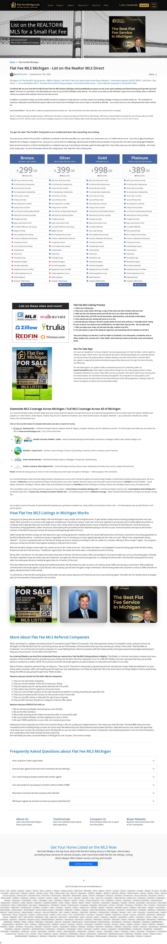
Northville (19, 924)
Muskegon (137, 922)
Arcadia (116, 891)
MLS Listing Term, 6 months (22, 204)
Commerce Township (141, 900)
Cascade (77, 898)
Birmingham (56, 895)
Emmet (63, 905)
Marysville (116, 919)
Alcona (35, 891)
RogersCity (127, 926)
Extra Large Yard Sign (96, 231)
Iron (70, 914)
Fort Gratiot (4, 907)
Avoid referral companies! (108, 83)
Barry (46, 893)
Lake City (53, 917)
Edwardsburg (44, 905)
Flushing (152, 905)
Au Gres (155, 891)
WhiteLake (90, 936)
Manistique (69, 919)
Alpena (101, 891)
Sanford (96, 929)
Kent (20, 917)
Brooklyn (118, 895)
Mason (124, 919)
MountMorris (117, 922)
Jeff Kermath (21, 74)
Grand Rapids (29, 910)
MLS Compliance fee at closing (23, 235)
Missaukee (49, 922)
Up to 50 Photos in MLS (96, 200)
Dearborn (38, 902)
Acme (2, 891)
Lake (46, 917)
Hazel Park (84, 912)
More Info (28, 176)
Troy (27, 934)
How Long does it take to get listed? (27, 760)
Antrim (108, 891)
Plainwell (38, 926)
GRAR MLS (69, 910)
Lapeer (96, 917)
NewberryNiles (8, 924)
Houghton (141, 912)
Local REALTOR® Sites (96, 227)
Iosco (65, 914)
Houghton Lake (153, 912)
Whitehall (80, 936)
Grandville (59, 910)
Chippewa (43, 900)
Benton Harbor (133, 893)
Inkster (52, 914)
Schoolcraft (137, 929)
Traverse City (11, 934)
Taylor (132, 931)
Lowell (155, 917)
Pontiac (55, 926)
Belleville (115, 893)
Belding (99, 893)
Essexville (93, 905)
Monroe (58, 922)
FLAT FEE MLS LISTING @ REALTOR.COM (26, 211)
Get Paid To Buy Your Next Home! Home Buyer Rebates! (85, 80)
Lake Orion (63, 917)
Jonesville (141, 914)
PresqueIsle (64, 926)
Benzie (143, 893)
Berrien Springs (9, 895)
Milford (31, 922)
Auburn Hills (15, 893)
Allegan (56, 891)
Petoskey (160, 924)
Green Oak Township (98, 910)
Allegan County (67, 891)
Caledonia (24, 898)
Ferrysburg (129, 905)
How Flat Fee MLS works (84, 83)
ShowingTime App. (20, 258)
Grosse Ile (121, 910)
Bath (52, 893)
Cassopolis (108, 898)
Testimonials (61, 819)
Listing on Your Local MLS (22, 208)
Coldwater (110, 900)
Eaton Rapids (22, 905)
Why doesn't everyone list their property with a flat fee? (36, 793)
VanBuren (47, 934)
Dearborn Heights (50, 902)
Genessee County (121, 907)
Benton (123, 893)
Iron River (90, 914)
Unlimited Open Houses (96, 246)
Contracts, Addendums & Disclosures (25, 238)
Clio (102, 900)
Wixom (121, 936)
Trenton (21, 934)
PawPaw (152, 924)
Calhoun (33, 898)
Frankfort (36, 907)
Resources (82, 5)
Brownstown (128, 895)
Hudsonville (6, 914)
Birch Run (46, 895)
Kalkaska (13, 917)
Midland (17, 922)
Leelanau (104, 917)
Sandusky (87, 929)
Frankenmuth (26, 907)
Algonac (49, 891)
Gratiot (77, 910)
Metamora (162, 919)
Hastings (74, 912)
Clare (50, 900)
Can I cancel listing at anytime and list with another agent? (37, 777)
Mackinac (13, 919)
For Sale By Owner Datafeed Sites (24, 192)
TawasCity (124, 931)
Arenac (123, 891)
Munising (127, 922)
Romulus (143, 926)
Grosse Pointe (131, 910)
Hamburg (151, 910)
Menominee (151, 919)
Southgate (4, 931)
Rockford (118, 926)
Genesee (109, 907)
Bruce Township (141, 895)
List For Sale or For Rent (21, 196)
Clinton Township (92, 900)
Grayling (85, 910)
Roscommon (153, 926)
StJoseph (91, 931)
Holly (129, 912)
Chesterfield (26, 900)
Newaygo (146, 922)
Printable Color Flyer (20, 219)
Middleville (8, 922)
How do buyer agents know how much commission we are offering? (41, 769)
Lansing (89, 917)
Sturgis (99, 931)
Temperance (151, 931)
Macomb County (33, 919)
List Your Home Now (83, 864)
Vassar (55, 934)
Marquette (97, 919)
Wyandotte (130, 936)
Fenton (112, 905)
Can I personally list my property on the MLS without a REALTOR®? (41, 785)
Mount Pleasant (91, 922)
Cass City (99, 898)
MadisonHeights (47, 919)
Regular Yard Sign (19, 231)
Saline (80, 929)
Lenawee (113, 917)
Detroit (74, 902)
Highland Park (103, 912)
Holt (134, 912)
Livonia (148, 917)
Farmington (103, 905)
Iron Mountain (79, 914)
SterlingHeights (69, 931)
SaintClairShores (38, 929)
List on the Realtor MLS (28, 83)
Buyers (60, 5)
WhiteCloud (70, 936)
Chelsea (7, 900)
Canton (49, 898)
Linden (131, 917)
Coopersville (5, 902)
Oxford (144, 924)
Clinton (81, 900)
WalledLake (73, 934)
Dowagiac (115, 902)
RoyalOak (8, 929)
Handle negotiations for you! (23, 273)
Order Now (28, 285)
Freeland (59, 907)
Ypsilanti (139, 936)
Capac (56, 898)
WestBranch (33, 936)
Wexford (61, 936)
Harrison (38, 912)
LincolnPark (122, 917)
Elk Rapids (55, 905)
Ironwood (99, 914)
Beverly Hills (22, 895)
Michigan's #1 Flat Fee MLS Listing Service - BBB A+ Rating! (35, 80)
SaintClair (26, 929)
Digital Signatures (19, 277)
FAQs (106, 5)
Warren (82, 934)
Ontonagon (88, 924)
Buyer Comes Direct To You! (23, 223)
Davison (30, 902)
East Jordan (140, 902)
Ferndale (119, 905)
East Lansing (151, 902)
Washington (91, 934)
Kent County (28, 917)
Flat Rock (138, 905)
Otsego (122, 924)
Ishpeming (117, 914)
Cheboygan (160, 898)
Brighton (110, 895)
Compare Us (98, 819)
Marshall (106, 919)
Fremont (68, 907)
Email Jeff (144, 5)
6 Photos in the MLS (20, 200)
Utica (40, 934)
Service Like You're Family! (22, 188)
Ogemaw (71, 924)
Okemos (79, 924)
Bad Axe (24, 893)
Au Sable (163, 891)
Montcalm (66, 922)
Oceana (63, 924)
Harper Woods (27, 912)
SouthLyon (25, 931)
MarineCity (79, 919)
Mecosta (131, 919)
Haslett (67, 912)
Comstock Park (156, 900)
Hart (60, 912)
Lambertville (73, 917)
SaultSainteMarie (124, 929)
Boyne (85, 895)
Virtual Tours (18, 254)
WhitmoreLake (101, 936)
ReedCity (82, 926)
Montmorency (77, 922)
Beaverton (82, 893)
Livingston (140, 917)
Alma (95, 891)
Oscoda (115, 924)
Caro (70, 898)
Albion (28, 891)
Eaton (13, 905)
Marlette (88, 919)
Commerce (127, 900)
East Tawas (162, 902)
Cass (92, 898)
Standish (51, 931)
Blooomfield (76, 895)
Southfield (158, 929)
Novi (26, 924)
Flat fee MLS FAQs (129, 83)
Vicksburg (63, 934)
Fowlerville (15, 907)
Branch (92, 895)
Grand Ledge (17, 910)
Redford (74, 926)
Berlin (157, 893)
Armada (140, 891)
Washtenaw (102, 934)
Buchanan (153, 895)
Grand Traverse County (44, 910)
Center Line (131, 898)
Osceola (107, 924)
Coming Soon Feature (21, 242)
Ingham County (42, 914)
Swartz (116, 931)
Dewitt (81, 902)
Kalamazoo (151, 914)
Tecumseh (140, 931)
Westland (43, 936)
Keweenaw (39, 917)
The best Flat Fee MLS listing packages (56, 83)
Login (154, 5)
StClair (59, 931)
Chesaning (16, 900)
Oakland (33, 924)
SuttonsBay (108, 931)
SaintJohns (61, 929)
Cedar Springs (119, 898)
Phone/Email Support (20, 262)
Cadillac (16, 898)
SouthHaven (14, 931)
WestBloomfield (21, 936)
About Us (96, 5)
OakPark (55, 924)
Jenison (133, 914)
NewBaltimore (156, 922)
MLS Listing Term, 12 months (60, 204)
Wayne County (155, 934)
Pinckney (19, 926)
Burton (161, 895)
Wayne (145, 934)
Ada (7, 891)
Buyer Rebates (136, 819)
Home (50, 5)
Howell (163, 912)
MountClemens (104, 922)
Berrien (164, 893)
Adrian (13, 891)
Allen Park (78, 891)
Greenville (111, 910)
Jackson (126, 914)
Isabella (108, 914)
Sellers (70, 5)
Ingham (32, 914)
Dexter (87, 902)
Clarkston (57, 900)
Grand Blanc (160, 907)
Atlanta (147, 891)
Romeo (135, 926)
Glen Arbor (142, 907)
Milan (24, 922)
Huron (15, 914)
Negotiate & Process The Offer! (24, 269)
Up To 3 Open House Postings (23, 246)
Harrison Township (50, 912)
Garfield (94, 907)
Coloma (118, 900)
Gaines (75, 907)
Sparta (33, 931)
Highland (93, 912)
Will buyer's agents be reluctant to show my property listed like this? (41, 801)
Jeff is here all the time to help (23, 180)
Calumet (41, 898)
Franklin (45, 907)
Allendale (87, 891)
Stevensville (81, 931)
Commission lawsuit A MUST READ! (126, 80)
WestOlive (52, 936)
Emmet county (73, 905)
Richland (90, 926)
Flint (145, 905)
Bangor (32, 893)
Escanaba (84, 905)
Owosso (137, 924)
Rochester (109, 926)
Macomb (22, 919)
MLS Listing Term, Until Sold (98, 204)
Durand (131, 902)
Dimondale (105, 902)
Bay (67, 893)
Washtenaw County (116, 934)
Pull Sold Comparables (21, 266)
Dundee (124, 902)
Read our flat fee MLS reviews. (128, 119)
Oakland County (44, 924)
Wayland (138, 934)
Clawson (66, 900)
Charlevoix (142, 898)
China (35, 900)
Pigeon (11, 926)
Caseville (85, 898)
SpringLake (42, 931)
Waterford (129, 934)
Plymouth (47, 926)
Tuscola (33, 934)
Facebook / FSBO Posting (22, 281)
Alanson (21, 891)
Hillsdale (114, 912)
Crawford (15, 902)
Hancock (3, 912)
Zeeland (148, 936)
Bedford (91, 893)
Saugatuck (112, 929)
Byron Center (6, 898)
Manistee (59, 919)
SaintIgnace (50, 929)
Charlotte (150, 898)
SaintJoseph (71, 929)
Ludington (4, 919)
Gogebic (151, 907)
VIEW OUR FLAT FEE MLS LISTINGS (25, 215)
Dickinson (96, 902)
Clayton (74, 900)
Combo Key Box (19, 250)
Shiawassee (147, 929)
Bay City (74, 893)
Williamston (112, 936)
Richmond (99, 926)
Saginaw (17, 929)
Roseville (163, 926)
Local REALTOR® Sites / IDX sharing (25, 227)
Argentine (131, 891)
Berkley (150, 893)
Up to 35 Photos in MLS (58, 200)
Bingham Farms (34, 895)
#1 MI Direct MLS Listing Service (24, 184)
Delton (67, 902)
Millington (39, 922)
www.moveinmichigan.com (30, 431)
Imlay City (23, 914)
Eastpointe (5, 905)
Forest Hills (161, 905)
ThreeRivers (162, 931)
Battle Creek (60, 893)
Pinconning (28, 926)
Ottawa (129, 924)
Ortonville (98, 924)
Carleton (63, 898)
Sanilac (104, 929)
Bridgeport (101, 895)
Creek (23, 902)
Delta (61, 902)
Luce (161, 917)
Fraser (52, 907)
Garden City (84, 907)
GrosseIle (142, 910)
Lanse (82, 917)
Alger (42, 891)
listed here (96, 659)
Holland (122, 912)
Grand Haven (5, 910)
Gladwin (133, 907)
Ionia (59, 914)
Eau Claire (33, 905)
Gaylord (101, 907)
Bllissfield (66, 895)
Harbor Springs (14, 912)
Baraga (39, 893)
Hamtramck (161, 910)
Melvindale (141, 919)
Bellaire (107, 893)
